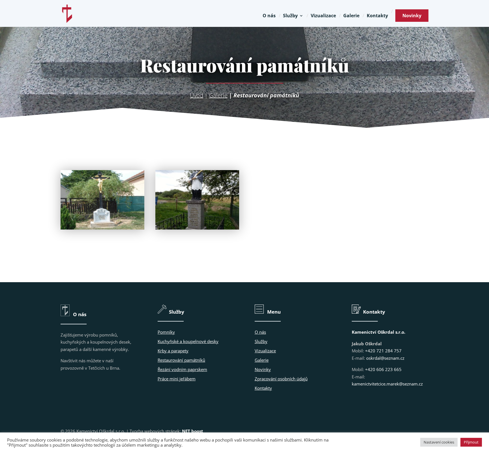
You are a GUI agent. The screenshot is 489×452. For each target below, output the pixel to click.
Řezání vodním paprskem (182, 369)
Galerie (351, 16)
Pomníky (166, 332)
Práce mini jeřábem (177, 379)
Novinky (411, 15)
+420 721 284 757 (383, 351)
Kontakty (377, 16)
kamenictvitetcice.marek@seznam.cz (387, 384)
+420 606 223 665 (383, 369)
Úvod (196, 95)
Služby (290, 16)
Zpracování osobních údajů (281, 379)
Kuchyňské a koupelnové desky (188, 341)
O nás (269, 16)
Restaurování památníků (181, 360)
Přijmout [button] (471, 442)
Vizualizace (323, 16)
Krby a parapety (173, 351)
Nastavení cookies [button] (439, 442)
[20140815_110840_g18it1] (197, 228)
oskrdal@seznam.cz (385, 358)
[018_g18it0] (102, 228)
